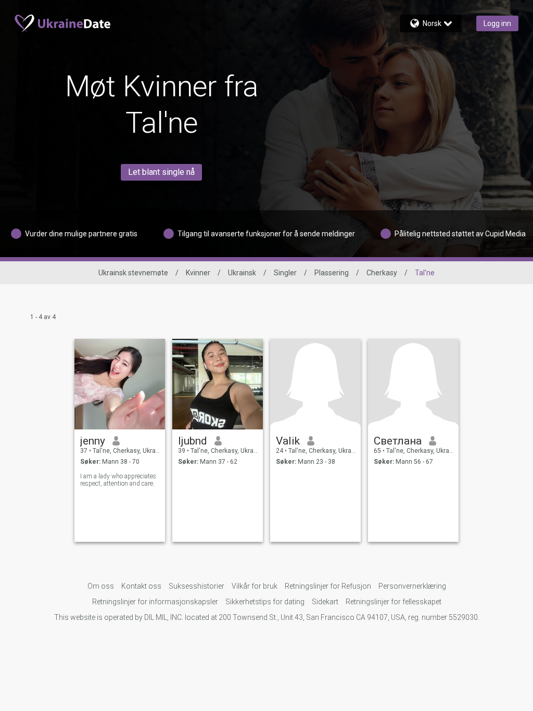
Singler (285, 273)
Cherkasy (381, 273)
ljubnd (192, 441)
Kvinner (198, 273)
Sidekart (325, 602)
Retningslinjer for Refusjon (328, 586)
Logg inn (497, 23)
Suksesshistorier (196, 586)
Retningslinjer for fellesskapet (393, 602)
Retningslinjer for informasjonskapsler (155, 602)
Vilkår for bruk (254, 586)
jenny (92, 441)
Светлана (398, 441)
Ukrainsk (242, 273)
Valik (288, 441)
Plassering (331, 273)
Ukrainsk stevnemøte (133, 273)
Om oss (100, 586)
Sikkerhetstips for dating (264, 602)
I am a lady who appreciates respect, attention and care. (118, 480)
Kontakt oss (141, 586)
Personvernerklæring (412, 586)
